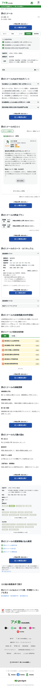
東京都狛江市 (24, 596)
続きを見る (20, 368)
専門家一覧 (17, 646)
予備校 (9, 19)
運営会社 (9, 653)
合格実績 (28, 33)
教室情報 (36, 33)
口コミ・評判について (34, 131)
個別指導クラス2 (7, 301)
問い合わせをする (6, 571)
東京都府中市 (14, 596)
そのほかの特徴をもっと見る (20, 517)
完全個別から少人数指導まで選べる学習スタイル (16, 84)
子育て (33, 628)
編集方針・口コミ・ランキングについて (20, 642)
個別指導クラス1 (7, 253)
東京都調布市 (5, 596)
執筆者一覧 (8, 646)
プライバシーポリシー (10, 649)
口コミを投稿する (8, 131)
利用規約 (33, 646)
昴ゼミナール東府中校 (10, 545)
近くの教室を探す (20, 27)
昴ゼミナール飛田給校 (10, 552)
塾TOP (2, 9)
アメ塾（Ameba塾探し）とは (23, 638)
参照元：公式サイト (32, 270)
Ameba (13, 675)
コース (20, 33)
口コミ (4, 33)
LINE (15, 628)
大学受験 (24, 628)
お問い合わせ (17, 653)
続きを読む (20, 181)
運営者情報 (25, 646)
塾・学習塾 (4, 19)
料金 (13, 33)
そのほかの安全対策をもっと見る (20, 532)
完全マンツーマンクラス (9, 306)
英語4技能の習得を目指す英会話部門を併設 (15, 107)
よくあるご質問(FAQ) (28, 653)
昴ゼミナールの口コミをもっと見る (28, 197)
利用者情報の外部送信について (26, 649)
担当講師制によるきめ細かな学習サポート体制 (16, 102)
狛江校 (5, 136)
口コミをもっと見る (19, 191)
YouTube (22, 632)
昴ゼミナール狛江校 (10, 548)
